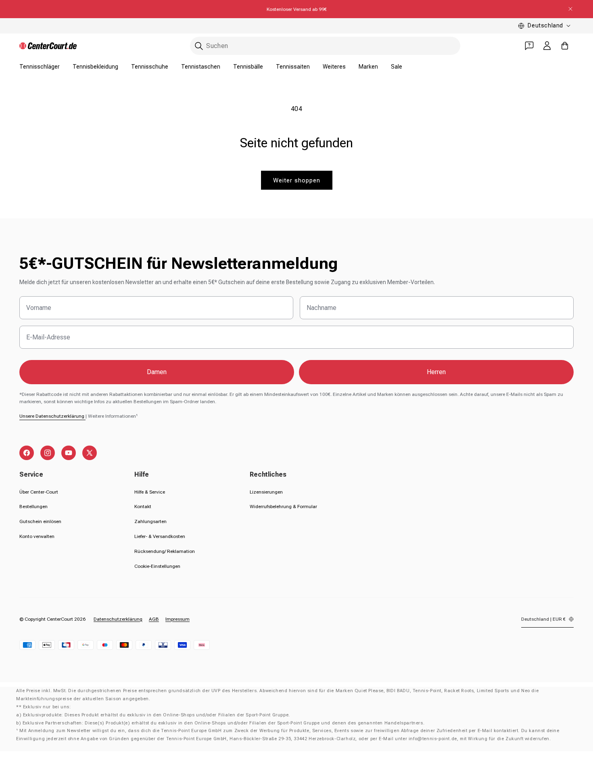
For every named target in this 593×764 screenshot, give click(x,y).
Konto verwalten (36, 536)
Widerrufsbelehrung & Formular (283, 506)
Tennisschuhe (149, 66)
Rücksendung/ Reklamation (164, 551)
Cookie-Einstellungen (157, 566)
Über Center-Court (38, 492)
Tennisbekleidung (95, 66)
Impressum (177, 619)
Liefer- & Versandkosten (159, 536)
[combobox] (325, 46)
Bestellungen (33, 506)
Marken (368, 66)
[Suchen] (199, 46)
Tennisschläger (39, 66)
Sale (396, 66)
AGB (154, 619)
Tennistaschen (200, 66)
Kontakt (142, 506)
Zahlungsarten (150, 521)
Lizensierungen (266, 492)
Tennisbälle (248, 66)
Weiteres (334, 66)
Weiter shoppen (296, 180)
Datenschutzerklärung (118, 619)
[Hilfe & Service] (529, 45)
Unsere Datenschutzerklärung (52, 416)
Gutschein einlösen (40, 521)
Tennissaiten (293, 66)
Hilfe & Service (149, 492)
